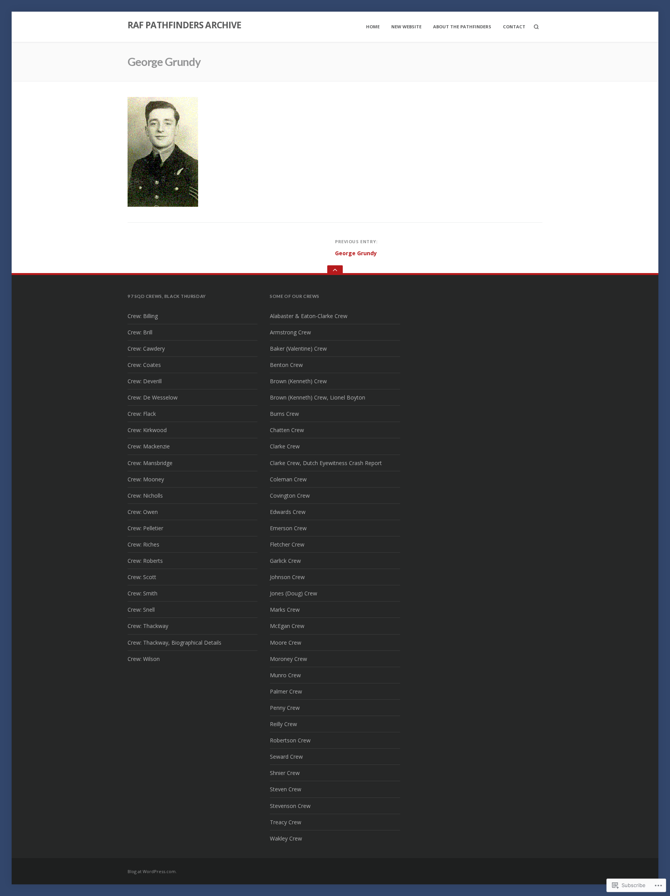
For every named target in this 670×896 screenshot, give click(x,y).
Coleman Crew (288, 479)
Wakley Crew (286, 838)
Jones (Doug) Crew (293, 593)
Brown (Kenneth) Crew (298, 381)
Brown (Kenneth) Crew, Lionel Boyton (317, 397)
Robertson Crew (290, 740)
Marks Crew (285, 609)
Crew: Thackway (148, 626)
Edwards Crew (288, 511)
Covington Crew (290, 495)
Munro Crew (285, 675)
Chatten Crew (287, 430)
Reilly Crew (283, 724)
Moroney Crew (288, 658)
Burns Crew (284, 413)
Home (373, 26)
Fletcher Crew (287, 544)
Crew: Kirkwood (147, 430)
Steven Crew (285, 789)
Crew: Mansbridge (150, 463)
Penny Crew (285, 707)
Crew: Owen (143, 511)
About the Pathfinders (462, 26)
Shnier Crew (285, 773)
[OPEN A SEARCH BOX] (536, 26)
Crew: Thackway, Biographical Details (174, 642)
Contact (514, 26)
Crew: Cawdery (146, 348)
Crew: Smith (142, 593)
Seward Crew (286, 756)
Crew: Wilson (144, 658)
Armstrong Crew (290, 332)
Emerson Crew (288, 528)
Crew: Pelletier (145, 528)
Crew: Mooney (146, 479)
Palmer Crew (286, 691)
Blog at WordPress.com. (152, 871)
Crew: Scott (142, 577)
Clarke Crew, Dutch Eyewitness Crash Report (326, 463)
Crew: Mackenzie (149, 446)
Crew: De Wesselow (153, 397)
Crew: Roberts (145, 560)
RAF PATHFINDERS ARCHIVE (184, 25)
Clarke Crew (285, 446)
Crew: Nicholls (145, 495)
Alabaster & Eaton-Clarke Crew (308, 316)
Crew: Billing (143, 316)
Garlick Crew (285, 560)
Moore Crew (285, 642)
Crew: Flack (142, 413)
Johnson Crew (287, 577)
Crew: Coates (144, 364)
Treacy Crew (285, 822)
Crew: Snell (141, 609)
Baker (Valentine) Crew (298, 348)
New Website (406, 26)
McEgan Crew (287, 626)
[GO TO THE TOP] (335, 270)
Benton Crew (286, 364)
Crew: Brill (140, 332)
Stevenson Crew (290, 806)
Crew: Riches (143, 544)
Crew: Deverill (145, 381)
